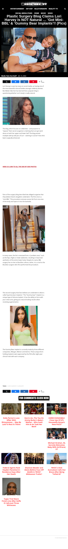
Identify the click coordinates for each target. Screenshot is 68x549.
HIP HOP (29, 9)
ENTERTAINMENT (17, 9)
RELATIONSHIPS (40, 9)
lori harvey (12, 386)
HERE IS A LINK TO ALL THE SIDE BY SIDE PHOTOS (19, 167)
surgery (20, 386)
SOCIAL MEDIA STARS (23, 13)
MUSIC (43, 13)
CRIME (36, 13)
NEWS (50, 13)
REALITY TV (53, 9)
